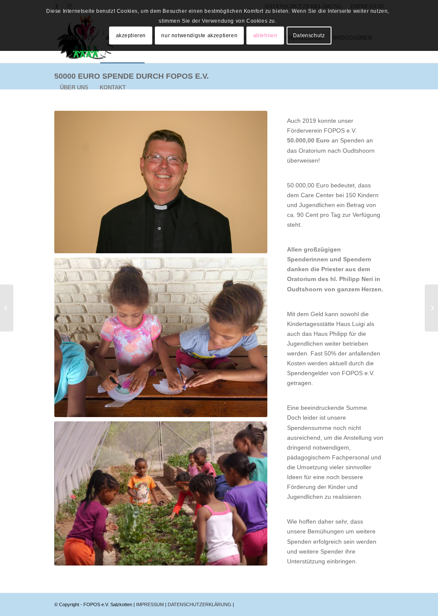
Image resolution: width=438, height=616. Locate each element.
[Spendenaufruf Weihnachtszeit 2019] (6, 308)
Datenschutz (309, 35)
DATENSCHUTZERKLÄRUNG (200, 604)
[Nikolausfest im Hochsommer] (431, 308)
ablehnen (265, 35)
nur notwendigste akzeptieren (199, 35)
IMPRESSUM (150, 604)
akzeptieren (131, 35)
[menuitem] (74, 88)
